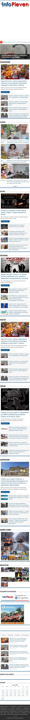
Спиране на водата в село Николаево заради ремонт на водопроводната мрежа (18, 103)
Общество (3, 320)
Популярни (10, 635)
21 (19, 693)
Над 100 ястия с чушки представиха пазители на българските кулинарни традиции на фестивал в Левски (14, 83)
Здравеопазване (5, 460)
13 (15, 692)
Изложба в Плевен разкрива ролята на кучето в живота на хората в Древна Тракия (18, 109)
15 (23, 692)
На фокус (2, 122)
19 (11, 693)
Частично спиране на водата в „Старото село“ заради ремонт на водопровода (14, 56)
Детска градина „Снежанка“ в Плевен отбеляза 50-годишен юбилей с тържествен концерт (18, 290)
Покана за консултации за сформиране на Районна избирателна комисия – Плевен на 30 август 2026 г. (15, 414)
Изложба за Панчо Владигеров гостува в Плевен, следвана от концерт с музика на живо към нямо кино (19, 240)
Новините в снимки (5, 530)
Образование (4, 256)
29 (23, 695)
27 (15, 695)
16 (27, 692)
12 (11, 692)
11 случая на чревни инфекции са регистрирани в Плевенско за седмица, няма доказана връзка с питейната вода (19, 505)
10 (3, 692)
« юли (2, 699)
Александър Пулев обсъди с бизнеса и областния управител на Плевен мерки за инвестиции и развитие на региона (18, 436)
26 (11, 695)
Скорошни (3, 635)
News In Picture (4, 565)
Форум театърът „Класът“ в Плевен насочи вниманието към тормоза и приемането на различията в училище (14, 276)
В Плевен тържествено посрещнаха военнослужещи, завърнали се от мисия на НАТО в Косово (19, 444)
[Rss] (13, 716)
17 (3, 693)
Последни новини (5, 62)
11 (6, 692)
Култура (2, 192)
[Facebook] (14, 716)
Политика (3, 386)
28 (19, 695)
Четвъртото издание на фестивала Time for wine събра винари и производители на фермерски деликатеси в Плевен (19, 115)
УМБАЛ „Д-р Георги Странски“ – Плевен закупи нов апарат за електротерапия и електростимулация (19, 513)
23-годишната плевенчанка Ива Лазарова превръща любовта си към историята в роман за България (18, 233)
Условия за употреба (18, 718)
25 (7, 695)
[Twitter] (16, 716)
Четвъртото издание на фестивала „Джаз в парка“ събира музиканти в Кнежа (13, 212)
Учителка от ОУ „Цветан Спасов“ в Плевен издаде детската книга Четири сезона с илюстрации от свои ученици (18, 305)
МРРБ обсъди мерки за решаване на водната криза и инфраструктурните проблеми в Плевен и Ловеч (18, 429)
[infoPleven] (15, 4)
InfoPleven (10, 718)
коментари (17, 635)
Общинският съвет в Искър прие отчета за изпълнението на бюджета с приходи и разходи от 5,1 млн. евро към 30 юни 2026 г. (14, 182)
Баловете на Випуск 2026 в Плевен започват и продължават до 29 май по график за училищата (18, 312)
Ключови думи (25, 635)
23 (27, 693)
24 (3, 695)
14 (19, 692)
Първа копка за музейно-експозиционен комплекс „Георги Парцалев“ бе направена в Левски (19, 452)
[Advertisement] (15, 24)
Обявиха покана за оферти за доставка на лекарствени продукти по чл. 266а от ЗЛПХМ (19, 497)
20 (15, 693)
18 (7, 693)
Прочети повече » (5, 92)
